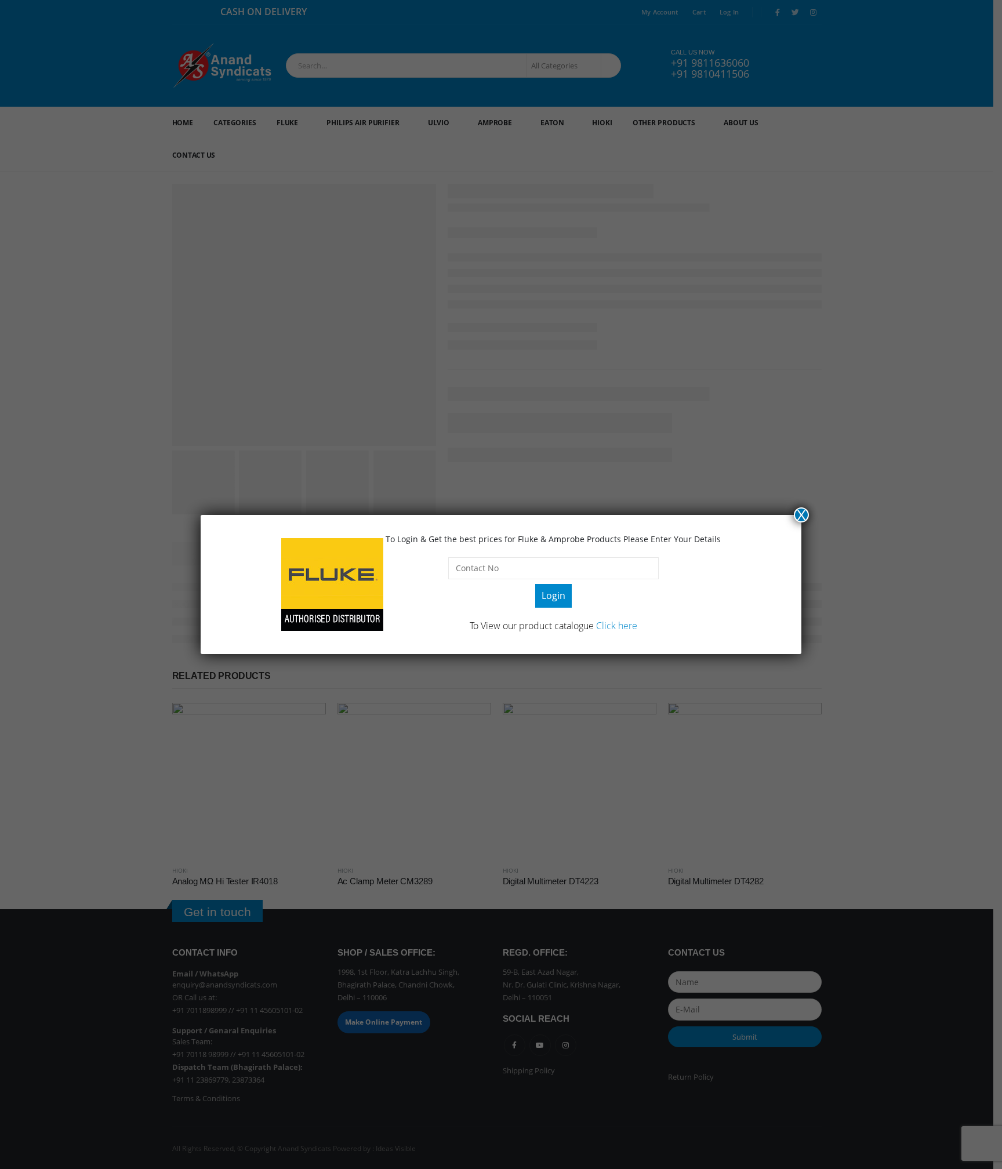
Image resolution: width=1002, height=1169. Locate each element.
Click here (616, 625)
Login (553, 595)
